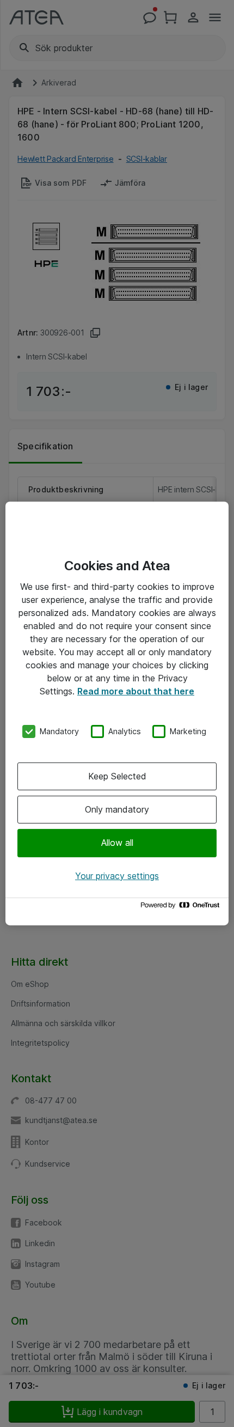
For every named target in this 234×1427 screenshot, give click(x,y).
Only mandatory (117, 809)
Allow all (117, 842)
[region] (117, 713)
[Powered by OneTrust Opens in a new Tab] (181, 907)
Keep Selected (117, 776)
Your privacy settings (117, 875)
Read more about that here (135, 691)
